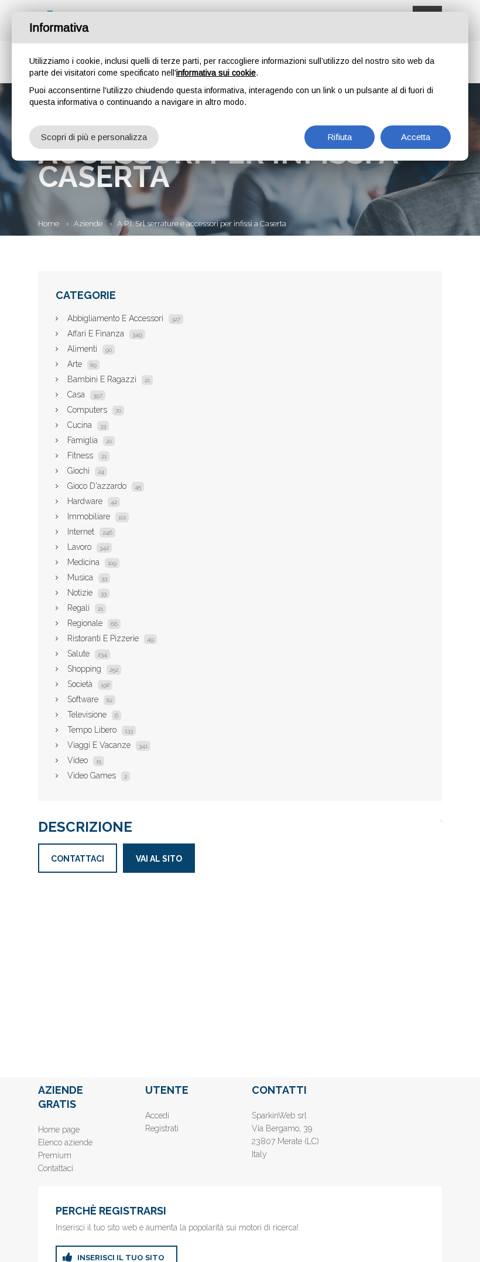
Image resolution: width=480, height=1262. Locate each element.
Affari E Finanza (104, 333)
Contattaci (77, 858)
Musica (87, 577)
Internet (89, 531)
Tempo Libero (100, 729)
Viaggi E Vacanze (107, 745)
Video (84, 760)
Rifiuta (339, 137)
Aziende (88, 223)
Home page (59, 1129)
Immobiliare (96, 516)
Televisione (92, 714)
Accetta (415, 137)
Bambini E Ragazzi (108, 379)
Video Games (97, 775)
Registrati (162, 1128)
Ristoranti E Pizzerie (110, 638)
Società (88, 684)
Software (89, 699)
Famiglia (89, 440)
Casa (84, 394)
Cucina (86, 425)
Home (48, 223)
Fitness (87, 455)
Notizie (87, 592)
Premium (54, 1155)
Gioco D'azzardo (104, 486)
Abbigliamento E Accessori (123, 318)
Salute (87, 653)
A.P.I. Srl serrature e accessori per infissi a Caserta (201, 223)
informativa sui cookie (216, 72)
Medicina (91, 562)
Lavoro (88, 547)
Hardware (92, 501)
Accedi (157, 1115)
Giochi (85, 470)
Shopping (92, 668)
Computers (94, 409)
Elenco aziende (65, 1142)
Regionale (92, 623)
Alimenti (89, 348)
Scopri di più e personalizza (94, 137)
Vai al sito (159, 858)
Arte (82, 364)
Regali (85, 608)
